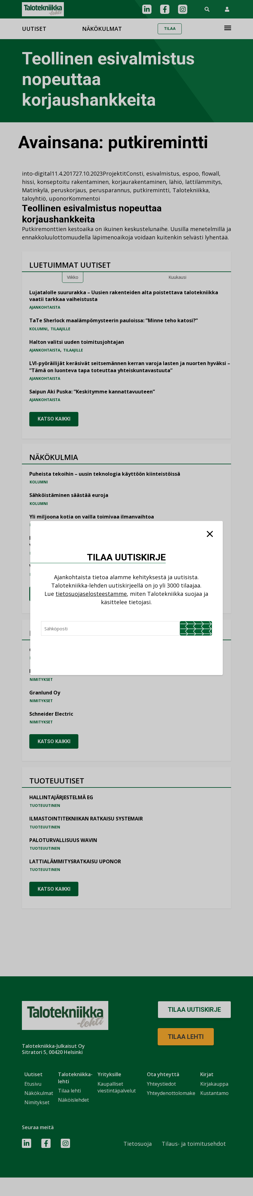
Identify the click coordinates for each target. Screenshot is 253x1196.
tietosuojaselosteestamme (91, 593)
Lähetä (196, 628)
